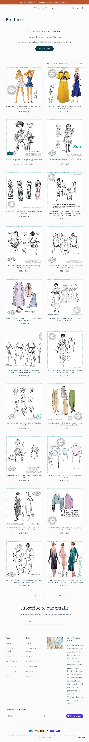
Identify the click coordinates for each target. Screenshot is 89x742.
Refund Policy (11, 671)
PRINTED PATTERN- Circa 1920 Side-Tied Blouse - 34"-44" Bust (65, 476)
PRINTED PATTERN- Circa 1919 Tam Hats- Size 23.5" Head (24, 424)
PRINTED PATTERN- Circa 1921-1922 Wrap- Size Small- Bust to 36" (65, 529)
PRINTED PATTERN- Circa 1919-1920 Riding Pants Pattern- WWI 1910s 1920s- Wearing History (65, 424)
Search (8, 643)
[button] (4, 8)
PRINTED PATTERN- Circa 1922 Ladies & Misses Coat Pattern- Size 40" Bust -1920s (24, 581)
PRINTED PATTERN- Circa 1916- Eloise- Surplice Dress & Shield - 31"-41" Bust (65, 319)
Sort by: (49, 63)
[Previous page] (16, 595)
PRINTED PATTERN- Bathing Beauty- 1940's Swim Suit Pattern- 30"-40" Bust (24, 107)
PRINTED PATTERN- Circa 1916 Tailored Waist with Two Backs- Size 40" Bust (65, 267)
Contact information (45, 737)
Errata (8, 676)
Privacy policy (52, 735)
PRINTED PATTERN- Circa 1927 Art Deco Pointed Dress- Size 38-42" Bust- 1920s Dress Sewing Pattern (65, 581)
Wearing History (18, 735)
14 (60, 596)
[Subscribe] (62, 621)
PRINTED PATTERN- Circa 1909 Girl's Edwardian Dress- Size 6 (65, 160)
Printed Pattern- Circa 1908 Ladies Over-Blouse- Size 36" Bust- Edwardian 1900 (24, 160)
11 (41, 596)
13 (53, 596)
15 (66, 596)
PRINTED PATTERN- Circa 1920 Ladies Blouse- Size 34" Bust (24, 476)
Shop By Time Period (11, 649)
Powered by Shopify (29, 735)
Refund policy (41, 735)
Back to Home (44, 49)
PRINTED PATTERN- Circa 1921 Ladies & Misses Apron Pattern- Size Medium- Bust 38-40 (24, 529)
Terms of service (64, 735)
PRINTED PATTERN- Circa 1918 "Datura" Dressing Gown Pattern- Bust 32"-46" (65, 371)
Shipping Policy (11, 666)
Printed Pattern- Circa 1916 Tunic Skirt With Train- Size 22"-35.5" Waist (24, 319)
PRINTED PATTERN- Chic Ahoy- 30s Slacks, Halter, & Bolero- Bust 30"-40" (65, 107)
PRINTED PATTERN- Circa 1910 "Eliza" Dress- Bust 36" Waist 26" (24, 212)
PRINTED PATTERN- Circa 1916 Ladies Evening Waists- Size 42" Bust (24, 267)
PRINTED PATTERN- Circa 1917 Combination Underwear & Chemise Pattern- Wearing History (24, 371)
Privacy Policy (11, 656)
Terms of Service (12, 661)
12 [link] (48, 596)
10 (35, 596)
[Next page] (72, 595)
